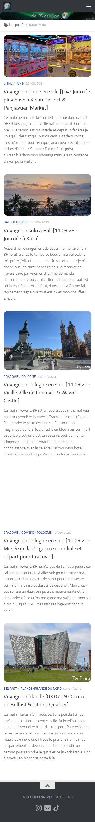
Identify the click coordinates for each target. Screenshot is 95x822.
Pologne (28, 377)
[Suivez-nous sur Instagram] (38, 808)
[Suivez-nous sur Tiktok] (56, 808)
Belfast (10, 689)
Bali (7, 222)
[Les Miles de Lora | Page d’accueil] (8, 6)
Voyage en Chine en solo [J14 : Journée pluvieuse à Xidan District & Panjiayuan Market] (47, 100)
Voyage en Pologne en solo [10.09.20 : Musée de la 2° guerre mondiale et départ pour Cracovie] (47, 548)
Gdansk (27, 533)
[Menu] (89, 6)
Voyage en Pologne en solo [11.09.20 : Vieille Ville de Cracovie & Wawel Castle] (47, 392)
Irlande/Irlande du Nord (41, 689)
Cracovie (11, 377)
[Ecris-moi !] (47, 808)
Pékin (20, 83)
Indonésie (21, 222)
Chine (8, 83)
